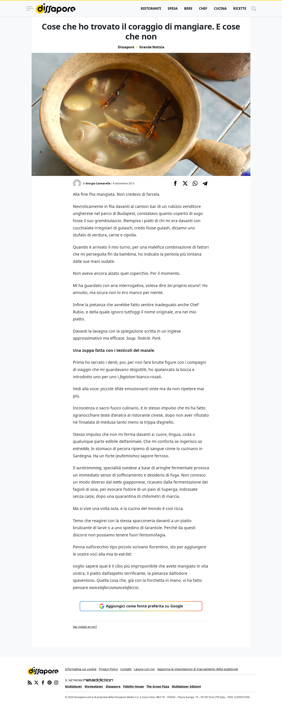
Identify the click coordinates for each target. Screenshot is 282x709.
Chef (203, 8)
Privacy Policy (108, 669)
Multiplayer (73, 686)
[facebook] (43, 682)
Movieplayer (94, 686)
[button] (175, 183)
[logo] (55, 8)
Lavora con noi (144, 669)
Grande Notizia (151, 47)
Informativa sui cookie (80, 669)
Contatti (126, 669)
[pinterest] (49, 682)
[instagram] (56, 682)
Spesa (173, 8)
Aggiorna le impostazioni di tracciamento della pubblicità (197, 669)
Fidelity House (133, 686)
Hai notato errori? (85, 627)
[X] (36, 682)
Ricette (239, 8)
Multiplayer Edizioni (186, 686)
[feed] (30, 682)
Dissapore (126, 47)
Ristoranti (151, 8)
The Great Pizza (157, 686)
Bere (188, 8)
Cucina (220, 8)
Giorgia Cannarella (98, 183)
